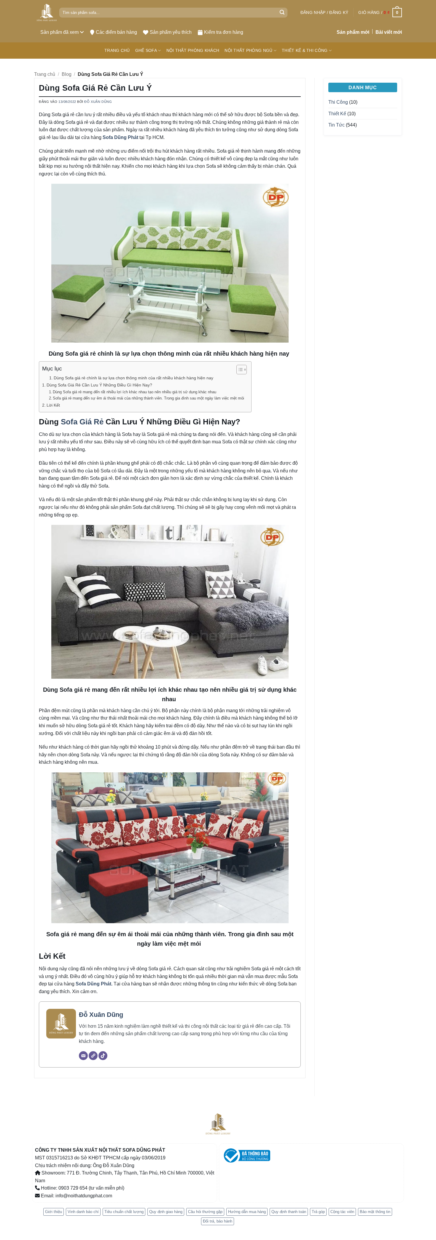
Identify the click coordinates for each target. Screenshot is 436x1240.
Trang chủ (44, 74)
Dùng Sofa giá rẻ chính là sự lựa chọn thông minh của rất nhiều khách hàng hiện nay (134, 378)
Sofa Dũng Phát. (94, 983)
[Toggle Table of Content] (238, 370)
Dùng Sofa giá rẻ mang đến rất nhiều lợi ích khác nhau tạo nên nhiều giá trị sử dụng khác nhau (135, 392)
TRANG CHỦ (117, 50)
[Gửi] (282, 13)
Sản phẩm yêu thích (171, 32)
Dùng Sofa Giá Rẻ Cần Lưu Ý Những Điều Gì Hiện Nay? (99, 385)
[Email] (83, 1055)
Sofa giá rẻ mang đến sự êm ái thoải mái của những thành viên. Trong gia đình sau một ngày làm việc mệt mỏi (149, 398)
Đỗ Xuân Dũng (98, 101)
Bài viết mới (388, 32)
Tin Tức (336, 124)
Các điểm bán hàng (116, 32)
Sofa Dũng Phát (120, 137)
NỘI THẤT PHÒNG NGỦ (248, 50)
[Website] (93, 1055)
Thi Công (338, 102)
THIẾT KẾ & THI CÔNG (304, 50)
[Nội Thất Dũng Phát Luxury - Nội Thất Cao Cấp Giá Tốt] (46, 12)
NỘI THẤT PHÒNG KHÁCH (192, 50)
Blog (66, 74)
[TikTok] (102, 1055)
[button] (324, 12)
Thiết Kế (337, 113)
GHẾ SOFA (146, 50)
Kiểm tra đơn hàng (223, 32)
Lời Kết (54, 405)
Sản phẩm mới (353, 32)
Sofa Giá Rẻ (82, 422)
